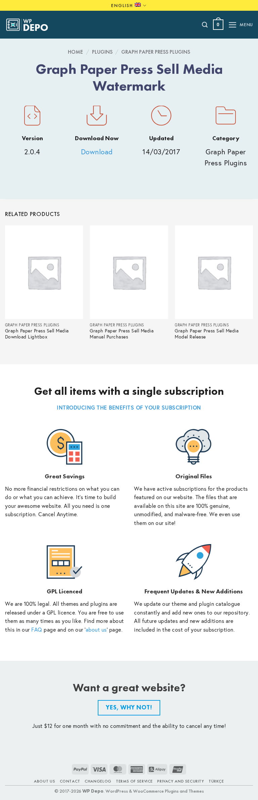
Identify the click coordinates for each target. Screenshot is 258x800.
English (122, 5)
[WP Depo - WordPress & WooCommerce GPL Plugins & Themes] (30, 24)
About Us (44, 781)
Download (97, 151)
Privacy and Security (180, 781)
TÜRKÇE (216, 781)
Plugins (102, 51)
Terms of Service (134, 781)
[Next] (253, 289)
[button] (218, 25)
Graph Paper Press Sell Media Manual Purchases (122, 334)
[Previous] (5, 289)
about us (96, 629)
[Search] (205, 25)
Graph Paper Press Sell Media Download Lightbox (37, 334)
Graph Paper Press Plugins (155, 51)
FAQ (36, 629)
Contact (70, 781)
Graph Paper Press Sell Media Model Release (207, 334)
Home (75, 51)
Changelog (98, 781)
